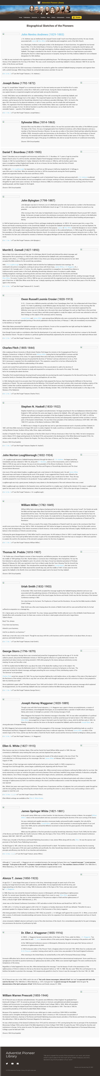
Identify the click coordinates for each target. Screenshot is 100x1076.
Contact (68, 17)
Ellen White (41, 41)
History (53, 17)
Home (20, 17)
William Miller (41, 354)
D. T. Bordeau (42, 462)
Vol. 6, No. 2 (7, 74)
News (48, 17)
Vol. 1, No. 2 (7, 542)
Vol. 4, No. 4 (7, 736)
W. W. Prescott (26, 951)
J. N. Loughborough (17, 169)
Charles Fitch (7, 676)
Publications (27, 17)
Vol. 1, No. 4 (7, 690)
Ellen (77, 840)
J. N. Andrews (82, 177)
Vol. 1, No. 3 (7, 113)
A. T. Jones (37, 939)
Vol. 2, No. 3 (7, 394)
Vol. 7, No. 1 (7, 641)
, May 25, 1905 (84, 1067)
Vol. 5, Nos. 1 (7, 794)
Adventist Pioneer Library (53, 2)
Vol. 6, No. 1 (7, 286)
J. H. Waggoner (69, 267)
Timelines (43, 17)
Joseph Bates (25, 318)
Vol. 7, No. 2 (7, 446)
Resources (34, 17)
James (34, 41)
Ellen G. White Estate (36, 798)
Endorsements (60, 17)
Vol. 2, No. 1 (7, 338)
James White (59, 267)
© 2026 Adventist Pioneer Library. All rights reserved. (21, 1070)
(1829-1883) (42, 34)
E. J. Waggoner (9, 889)
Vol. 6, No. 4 (7, 492)
